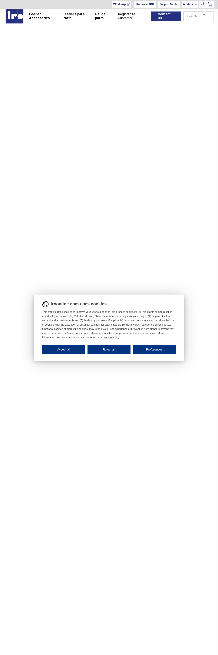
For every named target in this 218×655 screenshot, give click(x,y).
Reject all (109, 349)
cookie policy (111, 337)
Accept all (63, 349)
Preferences (154, 349)
